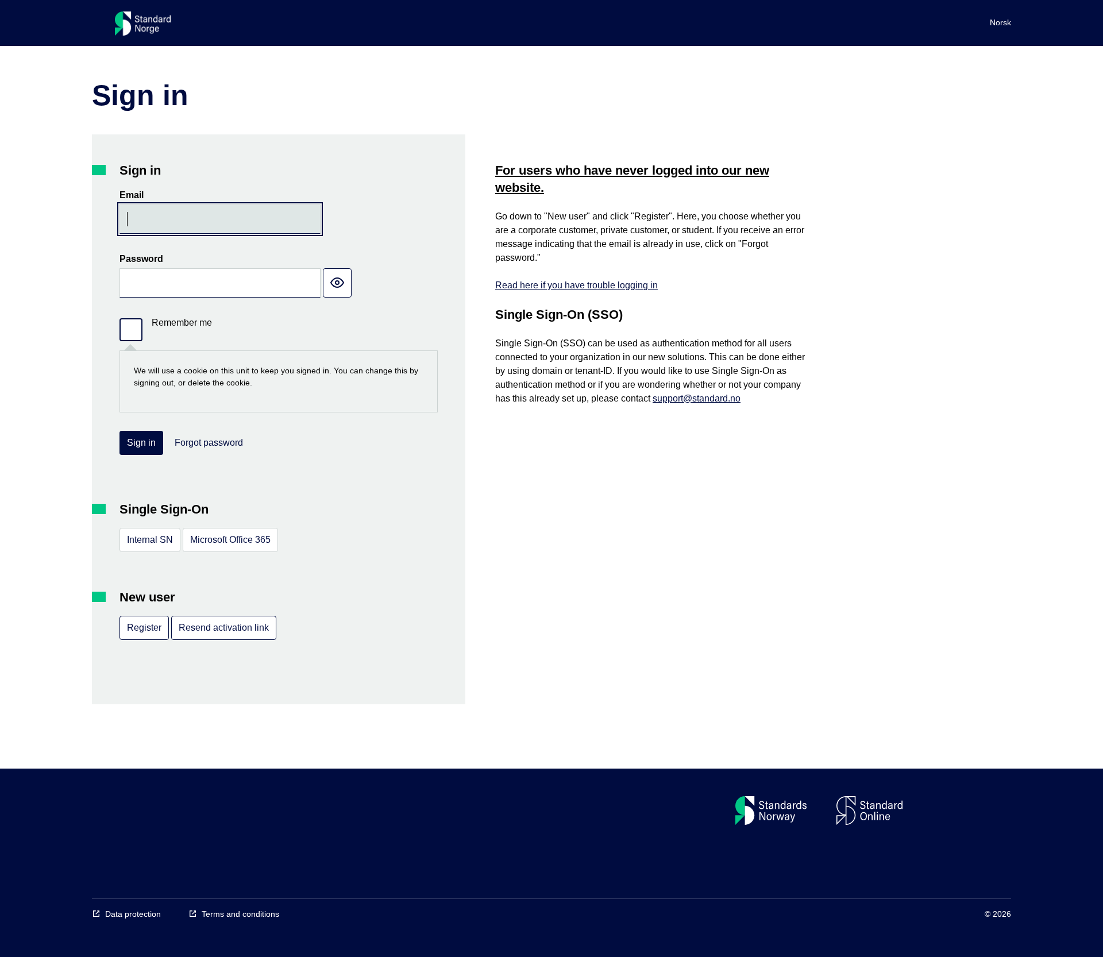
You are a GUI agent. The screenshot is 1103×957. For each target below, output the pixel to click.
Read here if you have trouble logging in (576, 285)
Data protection (133, 914)
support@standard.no (697, 398)
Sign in (141, 442)
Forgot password (209, 442)
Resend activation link (224, 627)
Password (141, 259)
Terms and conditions (240, 914)
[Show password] (337, 283)
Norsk (1000, 22)
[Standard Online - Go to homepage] (143, 26)
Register (144, 627)
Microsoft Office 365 (230, 540)
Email (131, 195)
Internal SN (150, 540)
